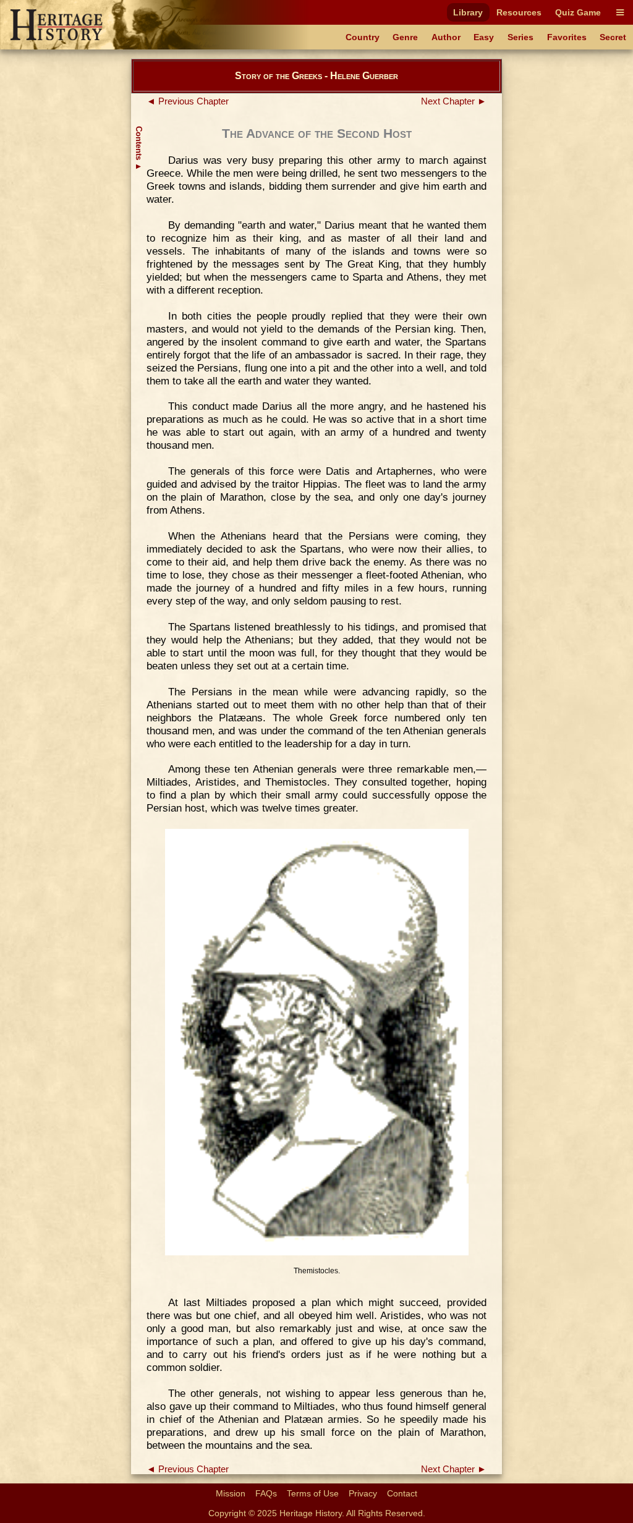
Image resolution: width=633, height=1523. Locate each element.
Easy (484, 37)
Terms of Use (313, 1493)
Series (520, 37)
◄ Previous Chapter (188, 101)
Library (468, 12)
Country (363, 37)
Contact (402, 1493)
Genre (405, 37)
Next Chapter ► (453, 101)
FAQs (266, 1493)
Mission (230, 1493)
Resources (519, 12)
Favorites (567, 37)
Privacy (363, 1493)
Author (446, 37)
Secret (613, 37)
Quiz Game (578, 12)
